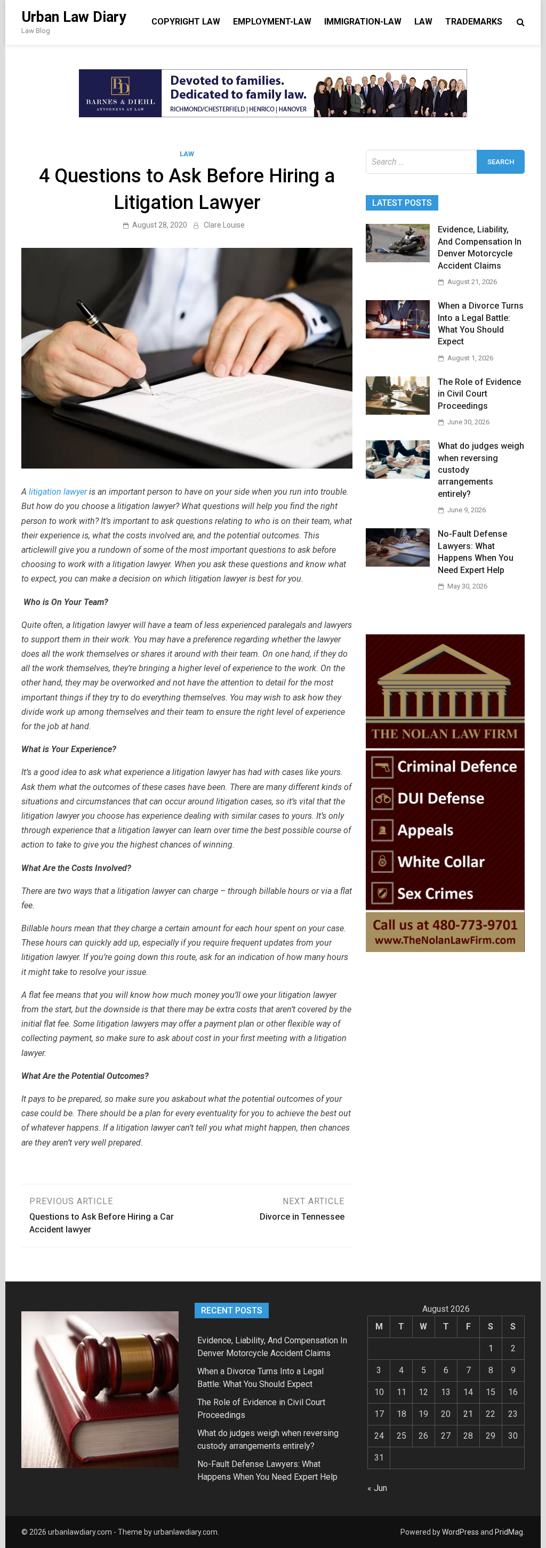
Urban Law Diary (73, 17)
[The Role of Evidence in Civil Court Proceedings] (398, 412)
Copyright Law (185, 22)
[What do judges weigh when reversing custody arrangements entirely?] (398, 476)
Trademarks (473, 22)
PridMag (509, 1532)
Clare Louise (224, 225)
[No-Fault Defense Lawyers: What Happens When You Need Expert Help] (398, 564)
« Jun (377, 1488)
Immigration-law (363, 22)
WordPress (460, 1532)
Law (423, 22)
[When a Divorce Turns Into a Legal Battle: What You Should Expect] (398, 335)
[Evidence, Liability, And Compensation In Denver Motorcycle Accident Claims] (398, 259)
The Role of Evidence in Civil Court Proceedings (479, 394)
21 (468, 1414)
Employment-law (272, 22)
